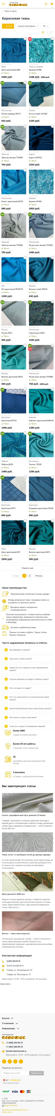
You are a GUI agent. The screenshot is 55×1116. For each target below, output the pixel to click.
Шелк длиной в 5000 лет (13, 894)
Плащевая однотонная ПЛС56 (41, 508)
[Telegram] (15, 1061)
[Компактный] (51, 32)
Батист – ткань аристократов (16, 933)
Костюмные (33, 461)
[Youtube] (10, 1061)
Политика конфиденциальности (15, 1110)
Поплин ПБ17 (6, 333)
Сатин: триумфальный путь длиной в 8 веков (23, 815)
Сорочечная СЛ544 (36, 333)
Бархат (32, 154)
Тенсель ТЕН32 (35, 464)
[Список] (47, 32)
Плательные (6, 198)
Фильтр (9, 26)
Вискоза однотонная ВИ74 (12, 377)
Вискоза (32, 286)
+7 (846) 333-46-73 (14, 1043)
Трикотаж (5, 154)
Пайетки (4, 461)
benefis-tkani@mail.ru (15, 966)
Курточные (5, 417)
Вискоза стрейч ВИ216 (38, 289)
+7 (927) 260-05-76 (14, 1047)
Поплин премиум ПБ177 (11, 114)
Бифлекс (32, 417)
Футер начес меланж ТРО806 (41, 377)
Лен (3, 286)
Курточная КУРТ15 (9, 421)
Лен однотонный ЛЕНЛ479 (12, 289)
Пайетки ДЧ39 (7, 464)
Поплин (4, 330)
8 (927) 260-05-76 (13, 961)
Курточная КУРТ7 (8, 508)
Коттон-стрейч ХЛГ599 (38, 114)
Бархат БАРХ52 (35, 158)
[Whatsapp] (21, 1061)
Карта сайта (7, 1112)
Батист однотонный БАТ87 (12, 201)
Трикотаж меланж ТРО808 (12, 158)
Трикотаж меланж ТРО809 (12, 245)
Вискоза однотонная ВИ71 (39, 552)
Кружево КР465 (35, 201)
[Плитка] (43, 32)
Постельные (6, 111)
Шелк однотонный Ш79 (10, 552)
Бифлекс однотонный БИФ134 (41, 421)
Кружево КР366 (35, 70)
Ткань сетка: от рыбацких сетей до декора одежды (26, 855)
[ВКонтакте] (4, 1061)
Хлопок (32, 111)
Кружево (32, 198)
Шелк (3, 67)
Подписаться (36, 1073)
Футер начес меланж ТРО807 (41, 245)
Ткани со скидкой (36, 67)
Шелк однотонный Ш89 (10, 70)
